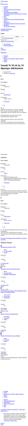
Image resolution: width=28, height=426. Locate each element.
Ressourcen (6, 22)
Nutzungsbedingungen (9, 401)
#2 (4, 186)
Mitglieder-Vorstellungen (10, 274)
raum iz (5, 173)
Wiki (5, 16)
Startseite (6, 6)
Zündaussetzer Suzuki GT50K (8, 247)
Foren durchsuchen (16, 9)
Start (5, 405)
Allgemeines (7, 297)
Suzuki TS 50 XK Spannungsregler (9, 314)
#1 (4, 105)
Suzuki (5, 252)
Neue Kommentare (15, 19)
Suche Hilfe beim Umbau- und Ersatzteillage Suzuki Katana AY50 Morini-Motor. (13, 291)
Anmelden (3, 49)
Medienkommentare (9, 13)
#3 (4, 227)
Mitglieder (6, 25)
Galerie (5, 18)
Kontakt (6, 399)
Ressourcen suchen (20, 23)
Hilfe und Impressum (9, 403)
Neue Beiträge (7, 9)
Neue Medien (14, 12)
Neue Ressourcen (18, 13)
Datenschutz (7, 402)
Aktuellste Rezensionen (9, 23)
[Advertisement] (14, 140)
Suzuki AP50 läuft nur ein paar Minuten (10, 335)
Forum (5, 8)
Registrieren (4, 52)
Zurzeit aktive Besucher (9, 26)
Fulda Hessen (7, 94)
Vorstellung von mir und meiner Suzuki (10, 269)
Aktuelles (6, 11)
